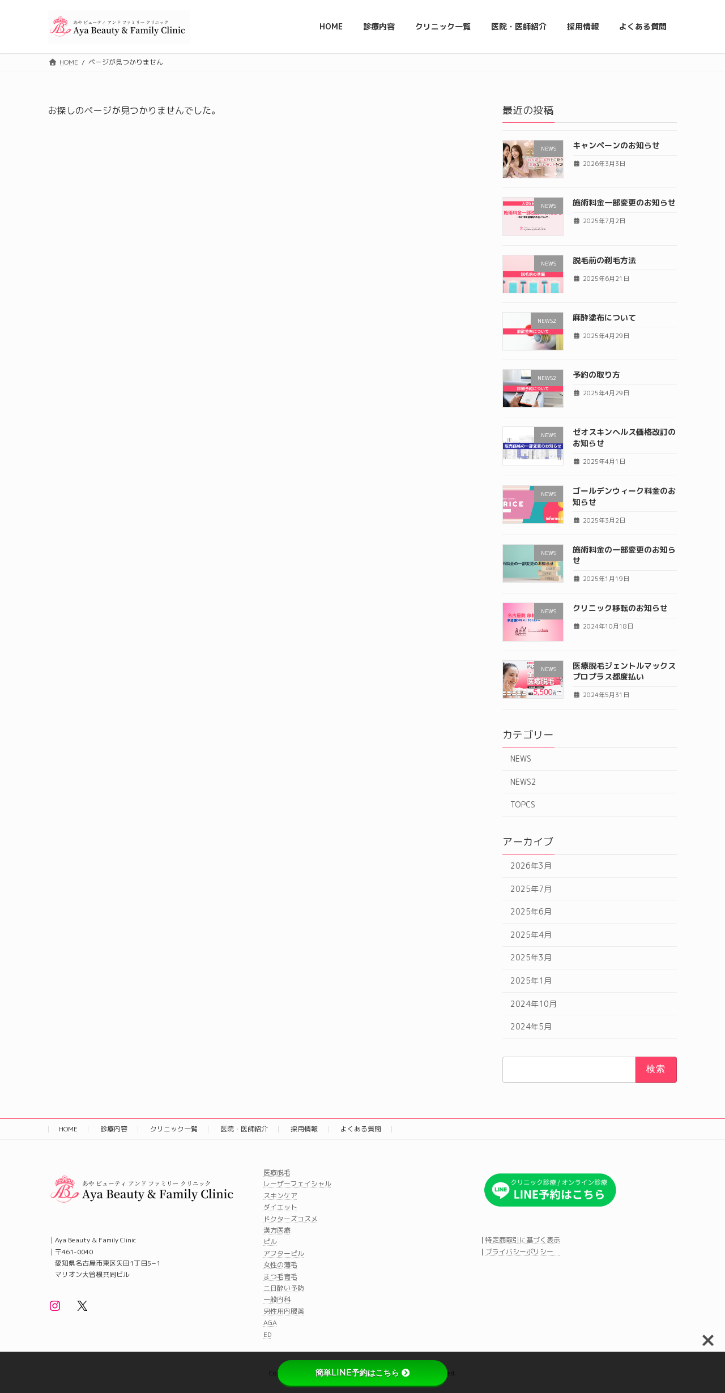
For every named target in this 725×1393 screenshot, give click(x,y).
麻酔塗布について (604, 316)
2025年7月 (531, 888)
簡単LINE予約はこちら (357, 1373)
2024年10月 (533, 1003)
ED (267, 1334)
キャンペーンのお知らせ (616, 145)
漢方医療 (277, 1230)
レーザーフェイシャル (297, 1184)
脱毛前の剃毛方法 (604, 259)
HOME (68, 1129)
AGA (270, 1323)
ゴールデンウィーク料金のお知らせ (624, 496)
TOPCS (522, 804)
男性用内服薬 (283, 1311)
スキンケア (280, 1195)
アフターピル (283, 1253)
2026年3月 (531, 865)
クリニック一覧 (174, 1129)
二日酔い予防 (283, 1288)
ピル (270, 1242)
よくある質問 (360, 1129)
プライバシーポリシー (522, 1252)
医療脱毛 (277, 1172)
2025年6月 (531, 911)
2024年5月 (531, 1026)
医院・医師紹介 (244, 1129)
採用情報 (304, 1129)
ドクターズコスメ (290, 1219)
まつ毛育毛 (280, 1276)
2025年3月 (531, 957)
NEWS (520, 758)
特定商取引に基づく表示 (522, 1240)
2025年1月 (531, 980)
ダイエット (280, 1207)
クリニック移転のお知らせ (620, 608)
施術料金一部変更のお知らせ (624, 202)
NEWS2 (523, 781)
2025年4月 (531, 934)
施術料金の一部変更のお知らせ (624, 555)
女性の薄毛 (280, 1265)
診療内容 (113, 1129)
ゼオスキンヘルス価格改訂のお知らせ (624, 437)
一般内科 (277, 1300)
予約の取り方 (596, 374)
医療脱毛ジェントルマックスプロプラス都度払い (624, 671)
